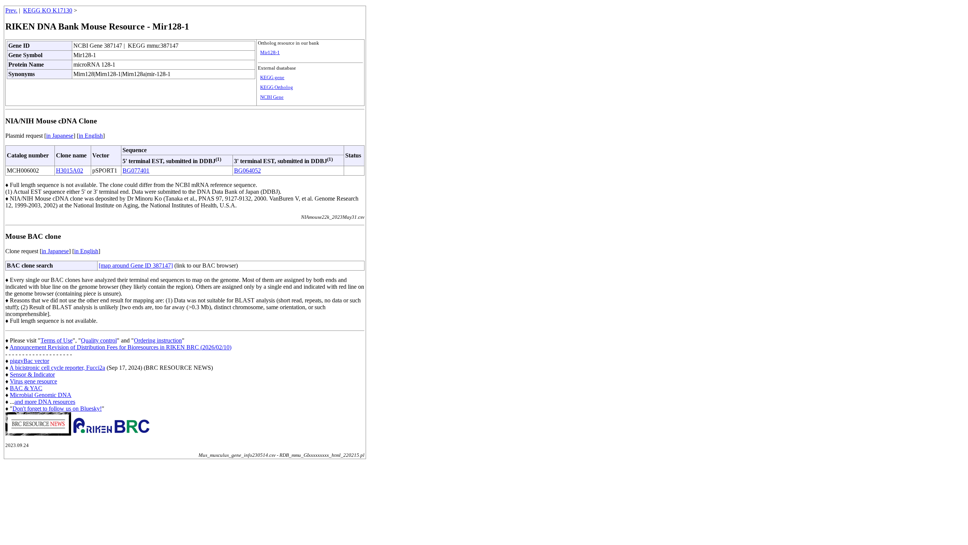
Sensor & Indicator (32, 374)
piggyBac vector (29, 361)
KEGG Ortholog (276, 87)
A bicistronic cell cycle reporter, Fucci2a (57, 367)
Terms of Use (56, 340)
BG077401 (136, 170)
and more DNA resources (44, 402)
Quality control (99, 340)
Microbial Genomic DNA (40, 395)
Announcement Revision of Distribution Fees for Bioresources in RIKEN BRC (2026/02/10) (120, 347)
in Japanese (59, 135)
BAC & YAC (26, 388)
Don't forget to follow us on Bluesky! (57, 408)
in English (91, 135)
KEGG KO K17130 (47, 10)
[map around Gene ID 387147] (136, 265)
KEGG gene (272, 77)
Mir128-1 (270, 52)
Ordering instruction (158, 340)
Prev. (11, 10)
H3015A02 (69, 170)
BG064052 (247, 170)
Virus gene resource (33, 381)
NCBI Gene (272, 97)
